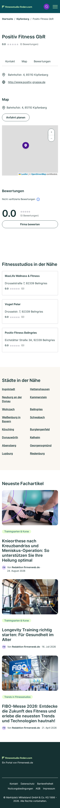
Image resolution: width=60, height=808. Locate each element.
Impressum (49, 788)
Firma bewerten (30, 224)
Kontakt (14, 783)
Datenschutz (27, 783)
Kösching (8, 429)
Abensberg (9, 445)
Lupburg (7, 453)
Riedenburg (37, 453)
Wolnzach (8, 409)
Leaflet (24, 174)
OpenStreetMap (38, 174)
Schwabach (37, 417)
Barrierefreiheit (45, 783)
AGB (38, 788)
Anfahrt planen (15, 117)
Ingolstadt (8, 389)
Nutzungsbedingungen (20, 788)
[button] (46, 7)
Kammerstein (38, 397)
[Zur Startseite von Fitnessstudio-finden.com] (17, 7)
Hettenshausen (40, 389)
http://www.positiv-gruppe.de (26, 82)
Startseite (7, 18)
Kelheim (35, 437)
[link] (30, 283)
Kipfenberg (22, 18)
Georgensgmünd (41, 445)
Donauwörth (10, 437)
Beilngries (36, 409)
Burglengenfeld (40, 429)
